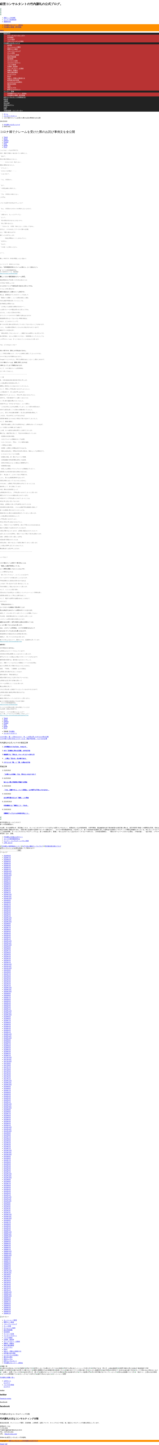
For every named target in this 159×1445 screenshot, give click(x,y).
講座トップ (9, 18)
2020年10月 (8, 991)
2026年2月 (7, 867)
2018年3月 (7, 1051)
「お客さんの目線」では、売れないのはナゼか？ (20, 774)
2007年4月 (7, 1284)
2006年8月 (7, 1300)
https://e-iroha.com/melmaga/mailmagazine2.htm (14, 715)
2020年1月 (7, 1009)
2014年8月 (7, 1135)
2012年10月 (8, 1177)
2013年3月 (7, 1168)
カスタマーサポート (14, 62)
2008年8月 (7, 1259)
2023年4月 (7, 933)
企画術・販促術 (12, 66)
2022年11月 (7, 943)
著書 (7, 21)
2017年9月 (7, 1063)
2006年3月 (7, 1309)
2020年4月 (7, 1003)
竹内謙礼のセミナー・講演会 (13, 25)
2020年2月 (7, 1007)
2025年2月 (7, 890)
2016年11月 (7, 1082)
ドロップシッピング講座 (15, 41)
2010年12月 (8, 1214)
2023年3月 (7, 935)
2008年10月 (8, 1255)
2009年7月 (7, 1238)
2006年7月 (7, 1302)
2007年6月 (7, 1280)
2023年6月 (7, 929)
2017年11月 (7, 1059)
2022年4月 (7, 956)
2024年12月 (8, 894)
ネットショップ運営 (14, 47)
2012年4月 (7, 1189)
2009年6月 (7, 1239)
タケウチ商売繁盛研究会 (12, 839)
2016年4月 (7, 1096)
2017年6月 (7, 1069)
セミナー (10, 20)
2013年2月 (7, 1170)
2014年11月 (7, 1129)
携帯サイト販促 (12, 49)
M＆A (9, 76)
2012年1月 (7, 1195)
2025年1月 (7, 892)
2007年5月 (7, 1282)
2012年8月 (7, 1181)
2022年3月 (7, 958)
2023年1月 (7, 939)
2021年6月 (7, 976)
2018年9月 (7, 1040)
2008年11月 (7, 1253)
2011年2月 (7, 1210)
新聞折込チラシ (9, 105)
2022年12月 (8, 941)
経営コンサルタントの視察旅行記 (15, 97)
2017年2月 (7, 1077)
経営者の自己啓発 (13, 80)
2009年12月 (8, 1232)
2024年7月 (7, 904)
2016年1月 (7, 1102)
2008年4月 (7, 1267)
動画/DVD (7, 33)
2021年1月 (7, 985)
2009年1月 (7, 1249)
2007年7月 (7, 1278)
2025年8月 (7, 879)
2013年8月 (7, 1158)
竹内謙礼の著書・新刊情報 (12, 27)
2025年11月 (7, 873)
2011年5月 (7, 1206)
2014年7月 (7, 1137)
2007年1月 (7, 1290)
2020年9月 (7, 993)
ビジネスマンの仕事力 (14, 82)
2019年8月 (7, 1018)
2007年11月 (7, 1272)
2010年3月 (7, 1230)
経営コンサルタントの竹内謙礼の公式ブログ (23, 1441)
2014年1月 (7, 1148)
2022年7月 (7, 951)
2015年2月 (7, 1123)
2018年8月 (7, 1042)
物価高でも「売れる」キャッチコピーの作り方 (19, 754)
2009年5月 (7, 1241)
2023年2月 (7, 937)
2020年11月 (7, 989)
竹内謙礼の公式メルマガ (12, 43)
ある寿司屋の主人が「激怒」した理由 (16, 797)
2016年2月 (7, 1100)
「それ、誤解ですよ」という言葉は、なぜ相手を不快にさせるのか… (26, 790)
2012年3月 (7, 1191)
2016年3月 (7, 1098)
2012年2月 (7, 1193)
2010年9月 (7, 1220)
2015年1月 (7, 1125)
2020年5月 (7, 1001)
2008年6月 (7, 1263)
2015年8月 (7, 1111)
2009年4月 (7, 1243)
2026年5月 (7, 861)
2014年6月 (7, 1139)
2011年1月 (7, 1212)
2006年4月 (7, 1307)
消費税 (6, 101)
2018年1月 (7, 1055)
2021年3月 (7, 982)
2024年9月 (7, 900)
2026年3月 (7, 865)
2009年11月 (7, 1234)
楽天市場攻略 (11, 57)
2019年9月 (7, 1016)
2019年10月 (8, 1015)
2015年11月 (7, 1106)
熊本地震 (7, 103)
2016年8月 (7, 1088)
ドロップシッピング (14, 51)
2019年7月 (7, 1020)
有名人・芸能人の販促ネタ (16, 78)
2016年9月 (7, 1086)
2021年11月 (7, 966)
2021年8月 (7, 972)
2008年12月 (8, 1251)
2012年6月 (7, 1185)
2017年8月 (7, 1065)
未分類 (9, 45)
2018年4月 (7, 1049)
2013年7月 (7, 1160)
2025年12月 (8, 871)
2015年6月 (7, 1115)
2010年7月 (7, 1222)
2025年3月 (7, 888)
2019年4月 (7, 1026)
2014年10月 (8, 1131)
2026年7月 (7, 857)
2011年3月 (7, 1208)
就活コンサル (11, 87)
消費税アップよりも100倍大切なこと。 (17, 813)
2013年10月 (8, 1154)
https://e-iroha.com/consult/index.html (11, 641)
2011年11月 (7, 1199)
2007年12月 (8, 1270)
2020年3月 (7, 1005)
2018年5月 (7, 1047)
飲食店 (6, 99)
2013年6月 (7, 1162)
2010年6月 (7, 1224)
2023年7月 (7, 927)
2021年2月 (7, 983)
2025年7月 (7, 881)
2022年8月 (7, 949)
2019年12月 (8, 1011)
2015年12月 (8, 1104)
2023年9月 (7, 923)
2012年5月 (7, 1187)
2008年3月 (7, 1269)
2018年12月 (8, 1034)
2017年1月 (7, 1079)
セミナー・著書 (9, 91)
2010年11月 (7, 1216)
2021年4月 (7, 980)
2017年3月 (7, 1075)
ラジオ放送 (11, 39)
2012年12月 (8, 1174)
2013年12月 (8, 1150)
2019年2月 (7, 1030)
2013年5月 (7, 1164)
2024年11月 (7, 896)
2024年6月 (7, 906)
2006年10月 (8, 1296)
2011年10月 (7, 1201)
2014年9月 (7, 1133)
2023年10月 (8, 921)
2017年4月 (7, 1073)
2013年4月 (7, 1166)
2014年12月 (8, 1127)
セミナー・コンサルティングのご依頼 (16, 841)
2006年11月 (7, 1294)
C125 (5, 107)
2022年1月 (7, 962)
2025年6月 (7, 883)
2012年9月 (7, 1179)
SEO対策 (10, 59)
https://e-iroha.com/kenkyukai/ (8, 273)
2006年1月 (7, 1313)
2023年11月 (7, 919)
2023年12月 (8, 918)
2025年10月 (8, 875)
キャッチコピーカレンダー (16, 35)
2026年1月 (7, 869)
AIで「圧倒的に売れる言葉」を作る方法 (17, 750)
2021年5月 (7, 978)
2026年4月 (7, 863)
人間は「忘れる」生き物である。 (15, 758)
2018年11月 (7, 1036)
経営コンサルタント (14, 89)
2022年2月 (7, 960)
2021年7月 (7, 974)
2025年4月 (7, 887)
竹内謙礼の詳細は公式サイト (13, 837)
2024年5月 (7, 908)
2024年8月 (7, 902)
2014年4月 (7, 1142)
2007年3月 (7, 1286)
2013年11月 (7, 1152)
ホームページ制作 (13, 55)
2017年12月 (8, 1057)
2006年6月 (7, 1303)
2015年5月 (7, 1117)
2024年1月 (7, 916)
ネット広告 (11, 53)
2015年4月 (7, 1119)
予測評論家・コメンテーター (13, 110)
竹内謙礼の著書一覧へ (7, 1377)
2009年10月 (8, 1236)
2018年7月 (7, 1044)
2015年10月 (8, 1108)
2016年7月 (7, 1090)
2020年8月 (7, 995)
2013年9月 (7, 1156)
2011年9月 (7, 1203)
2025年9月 (7, 877)
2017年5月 (7, 1071)
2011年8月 (7, 1205)
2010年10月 (8, 1218)
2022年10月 (8, 945)
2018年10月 (8, 1038)
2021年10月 (8, 968)
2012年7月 (7, 1183)
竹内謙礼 (12, 731)
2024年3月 (7, 912)
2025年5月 (7, 885)
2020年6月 (7, 999)
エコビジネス (11, 74)
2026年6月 (7, 859)
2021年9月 (7, 970)
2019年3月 (7, 1028)
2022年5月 (7, 954)
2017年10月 (8, 1061)
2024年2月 (7, 914)
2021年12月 (8, 964)
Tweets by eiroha (5, 1398)
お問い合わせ (8, 843)
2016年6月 (7, 1092)
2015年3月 (7, 1121)
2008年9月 (7, 1257)
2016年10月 (8, 1084)
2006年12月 (8, 1292)
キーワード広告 (12, 61)
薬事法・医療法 (12, 70)
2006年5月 (7, 1305)
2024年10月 (8, 898)
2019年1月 (7, 1032)
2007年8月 (7, 1276)
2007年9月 (7, 1274)
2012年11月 (7, 1175)
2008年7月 (7, 1261)
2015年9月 (7, 1110)
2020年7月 (7, 997)
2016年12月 (8, 1080)
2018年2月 (7, 1053)
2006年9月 (7, 1298)
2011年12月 (7, 1197)
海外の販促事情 (12, 72)
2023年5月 (7, 931)
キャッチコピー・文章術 (15, 68)
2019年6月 (7, 1022)
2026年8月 (7, 855)
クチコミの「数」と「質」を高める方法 (17, 762)
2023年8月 (7, 925)
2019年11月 (7, 1013)
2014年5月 (7, 1141)
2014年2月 (7, 1146)
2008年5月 (7, 1265)
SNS (8, 86)
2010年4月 (7, 1228)
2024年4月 (7, 910)
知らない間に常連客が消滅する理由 (15, 782)
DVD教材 (10, 37)
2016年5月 (7, 1094)
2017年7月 (7, 1067)
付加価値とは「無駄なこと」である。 (16, 805)
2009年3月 (7, 1245)
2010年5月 (7, 1226)
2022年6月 (7, 952)
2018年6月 (7, 1046)
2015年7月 (7, 1113)
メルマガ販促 (11, 64)
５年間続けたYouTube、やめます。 (16, 747)
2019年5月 (7, 1024)
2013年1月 (7, 1172)
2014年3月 (7, 1144)
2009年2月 (7, 1247)
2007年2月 (7, 1288)
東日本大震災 (11, 84)
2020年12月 (8, 987)
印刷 (5, 108)
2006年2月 (7, 1311)
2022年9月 (7, 947)
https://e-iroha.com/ (11, 1434)
